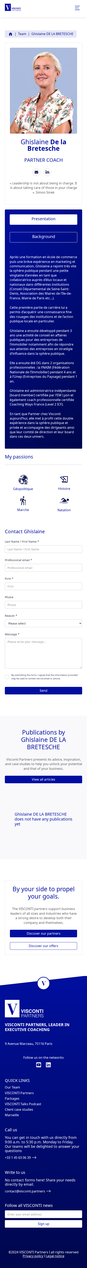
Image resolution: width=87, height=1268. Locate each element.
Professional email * (18, 560)
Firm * (9, 579)
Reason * (11, 616)
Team (22, 34)
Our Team (12, 1087)
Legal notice (55, 1256)
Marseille (12, 1115)
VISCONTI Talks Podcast (23, 1104)
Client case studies (19, 1110)
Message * (12, 634)
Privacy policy (33, 1256)
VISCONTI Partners (19, 1093)
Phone (9, 597)
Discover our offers (43, 946)
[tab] (43, 219)
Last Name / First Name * (22, 541)
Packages (12, 1099)
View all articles (43, 779)
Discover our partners (43, 933)
